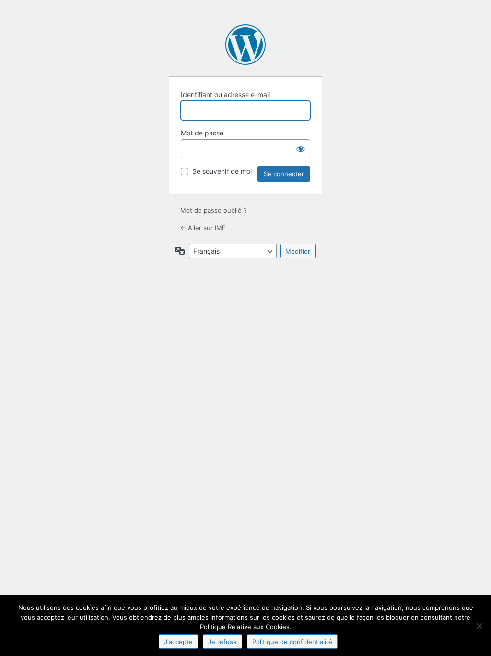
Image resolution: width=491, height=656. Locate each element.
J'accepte (178, 641)
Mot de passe (202, 133)
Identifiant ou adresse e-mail (225, 94)
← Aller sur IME (203, 227)
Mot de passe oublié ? (213, 210)
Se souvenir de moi (222, 171)
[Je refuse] (479, 626)
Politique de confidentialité (292, 641)
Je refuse (222, 641)
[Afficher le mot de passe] (300, 148)
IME (245, 44)
